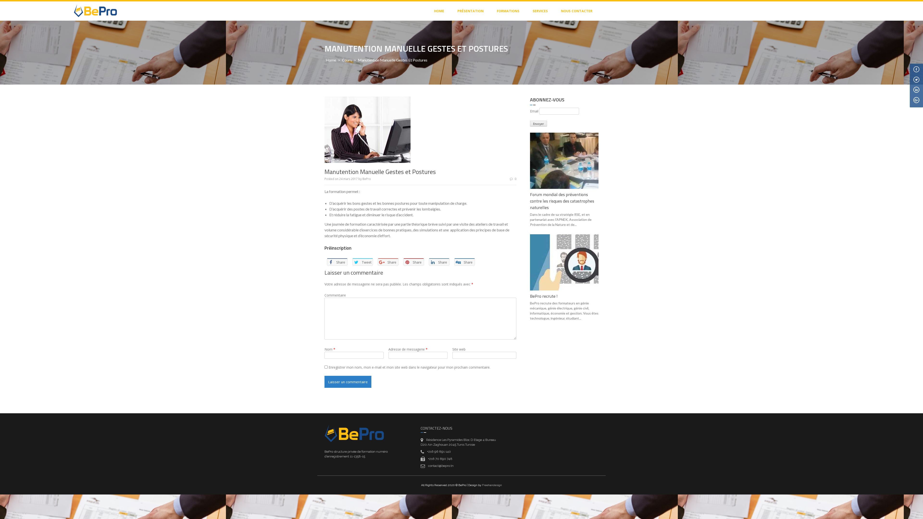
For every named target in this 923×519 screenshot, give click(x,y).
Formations (508, 11)
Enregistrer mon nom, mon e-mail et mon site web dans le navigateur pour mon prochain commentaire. (409, 367)
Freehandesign (492, 485)
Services (540, 11)
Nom (329, 349)
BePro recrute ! (544, 296)
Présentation (470, 11)
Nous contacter (576, 11)
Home (331, 60)
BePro (366, 179)
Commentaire (335, 295)
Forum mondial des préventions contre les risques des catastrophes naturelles (562, 201)
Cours (347, 60)
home (439, 11)
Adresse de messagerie (408, 349)
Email (534, 111)
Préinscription (337, 248)
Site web (459, 349)
